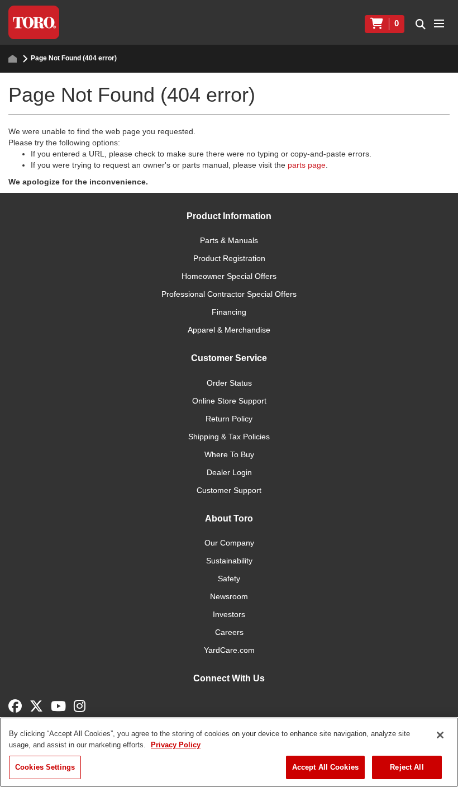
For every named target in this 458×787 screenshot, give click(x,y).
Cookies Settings (45, 767)
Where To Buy (229, 454)
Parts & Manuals (229, 240)
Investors (229, 614)
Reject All (406, 767)
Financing (229, 311)
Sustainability (229, 560)
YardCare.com (229, 650)
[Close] (440, 735)
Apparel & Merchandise (229, 329)
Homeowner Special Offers (229, 276)
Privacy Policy (176, 745)
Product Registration (229, 258)
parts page (307, 164)
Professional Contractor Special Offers (229, 294)
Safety (229, 578)
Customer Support (229, 490)
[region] (229, 752)
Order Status (229, 382)
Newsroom (229, 596)
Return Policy (229, 418)
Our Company (229, 542)
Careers (229, 632)
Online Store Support (229, 400)
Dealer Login (229, 472)
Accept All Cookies (325, 767)
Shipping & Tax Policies (229, 436)
